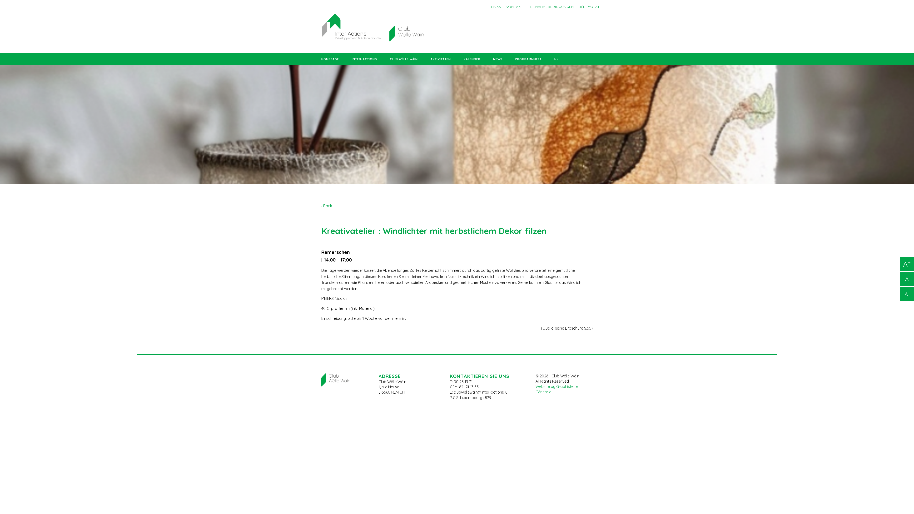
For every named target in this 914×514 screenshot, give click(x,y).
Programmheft (528, 59)
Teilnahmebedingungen (551, 7)
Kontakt (514, 7)
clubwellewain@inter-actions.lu (480, 392)
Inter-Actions (364, 59)
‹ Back (326, 205)
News (497, 59)
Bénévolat (589, 7)
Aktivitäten (441, 59)
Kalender (472, 59)
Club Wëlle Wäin (404, 59)
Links (496, 7)
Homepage (330, 59)
